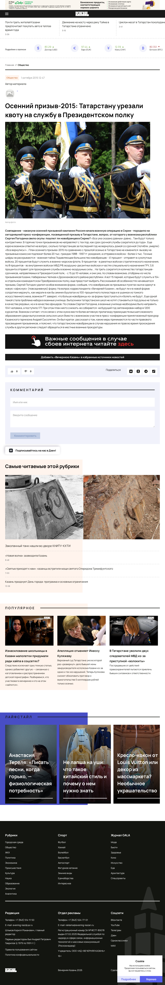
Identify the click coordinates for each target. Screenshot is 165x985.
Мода (114, 842)
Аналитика (11, 893)
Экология (10, 888)
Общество (23, 64)
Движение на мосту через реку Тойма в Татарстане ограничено (85, 24)
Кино (113, 857)
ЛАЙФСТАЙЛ (18, 717)
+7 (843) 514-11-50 (24, 919)
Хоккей (61, 847)
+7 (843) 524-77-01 (78, 919)
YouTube (115, 925)
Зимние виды (65, 873)
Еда (113, 867)
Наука (8, 878)
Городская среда (14, 842)
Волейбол (63, 852)
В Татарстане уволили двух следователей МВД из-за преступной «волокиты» (129, 656)
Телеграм (116, 930)
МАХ (113, 945)
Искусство (116, 862)
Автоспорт (63, 862)
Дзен (113, 935)
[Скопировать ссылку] (153, 371)
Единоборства (65, 878)
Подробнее (128, 979)
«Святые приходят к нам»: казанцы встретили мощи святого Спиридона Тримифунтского (59, 568)
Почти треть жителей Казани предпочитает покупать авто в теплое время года (28, 26)
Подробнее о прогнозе (15, 49)
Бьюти (114, 847)
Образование (12, 883)
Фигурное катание (68, 867)
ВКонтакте (116, 919)
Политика (10, 857)
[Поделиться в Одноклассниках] (138, 371)
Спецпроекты (118, 878)
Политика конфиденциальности (22, 954)
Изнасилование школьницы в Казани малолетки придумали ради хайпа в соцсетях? (26, 656)
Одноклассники (119, 940)
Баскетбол (63, 857)
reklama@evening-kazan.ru (80, 925)
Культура (10, 873)
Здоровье (116, 852)
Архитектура (117, 873)
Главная (9, 64)
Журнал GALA (120, 835)
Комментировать (25, 435)
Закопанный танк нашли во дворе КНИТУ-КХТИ (37, 546)
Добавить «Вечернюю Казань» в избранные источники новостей (82, 357)
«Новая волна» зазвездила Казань (26, 555)
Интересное (64, 883)
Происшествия (13, 867)
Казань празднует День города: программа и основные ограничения (46, 581)
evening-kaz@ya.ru (23, 925)
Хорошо (151, 979)
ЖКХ (7, 852)
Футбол (62, 842)
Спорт (62, 835)
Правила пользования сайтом (21, 949)
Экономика (11, 862)
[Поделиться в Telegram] (146, 371)
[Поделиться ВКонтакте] (130, 371)
